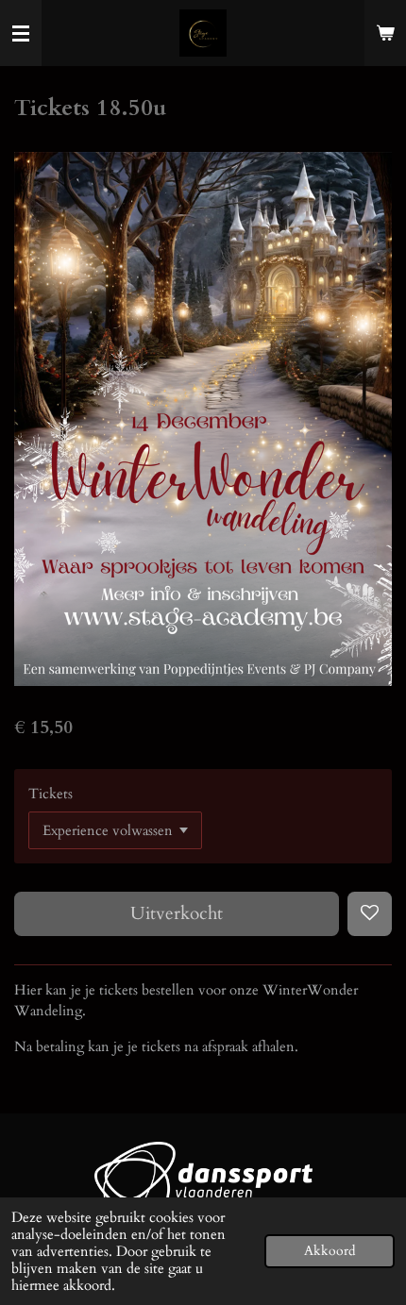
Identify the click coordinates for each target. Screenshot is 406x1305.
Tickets (50, 793)
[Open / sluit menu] (21, 33)
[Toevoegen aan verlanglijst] (369, 914)
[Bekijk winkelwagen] (385, 33)
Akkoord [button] (329, 1251)
